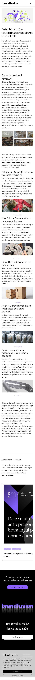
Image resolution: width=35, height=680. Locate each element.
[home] (10, 3)
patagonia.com (19, 215)
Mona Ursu (16, 549)
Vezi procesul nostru (18, 587)
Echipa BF (7, 549)
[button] (30, 3)
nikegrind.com (19, 258)
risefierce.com (19, 346)
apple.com (19, 395)
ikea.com (19, 302)
